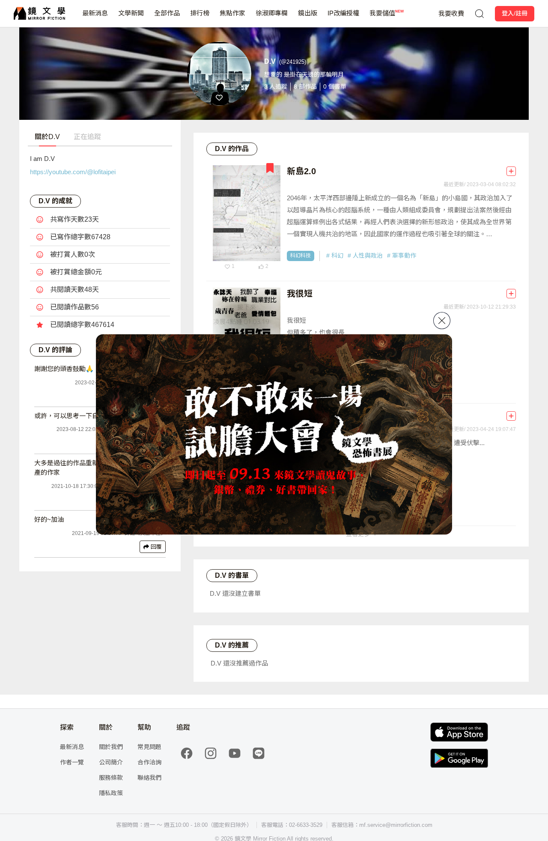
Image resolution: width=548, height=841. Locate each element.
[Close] (441, 320)
